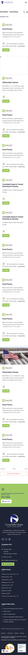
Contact (22, 633)
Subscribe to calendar (13, 473)
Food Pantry (7, 29)
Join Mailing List (8, 564)
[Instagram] (6, 539)
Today (14, 468)
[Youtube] (9, 539)
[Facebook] (2, 539)
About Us (3, 633)
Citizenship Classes (10, 82)
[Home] (7, 2)
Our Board (9, 633)
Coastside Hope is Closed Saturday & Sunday (12, 185)
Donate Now (7, 501)
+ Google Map (21, 46)
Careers (16, 633)
